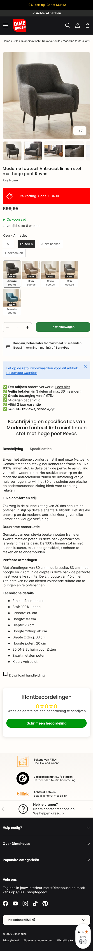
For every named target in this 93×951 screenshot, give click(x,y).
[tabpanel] (46, 560)
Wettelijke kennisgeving (71, 940)
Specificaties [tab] (40, 449)
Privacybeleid (11, 940)
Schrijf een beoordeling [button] (47, 723)
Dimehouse (20, 933)
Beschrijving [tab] (13, 449)
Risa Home (10, 180)
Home (6, 41)
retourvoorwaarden (21, 372)
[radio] (8, 244)
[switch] (83, 941)
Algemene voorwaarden (38, 940)
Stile (16, 41)
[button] (88, 25)
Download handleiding (27, 675)
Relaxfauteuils (51, 41)
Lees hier (62, 387)
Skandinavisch (30, 41)
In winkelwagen (63, 327)
